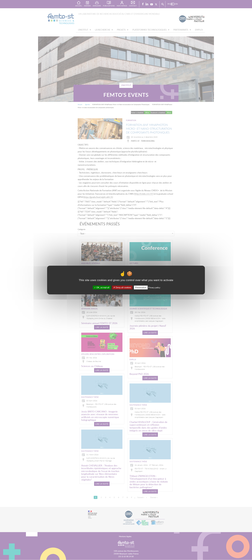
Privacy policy (154, 287)
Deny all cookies (123, 287)
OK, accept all (102, 287)
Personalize (140, 287)
